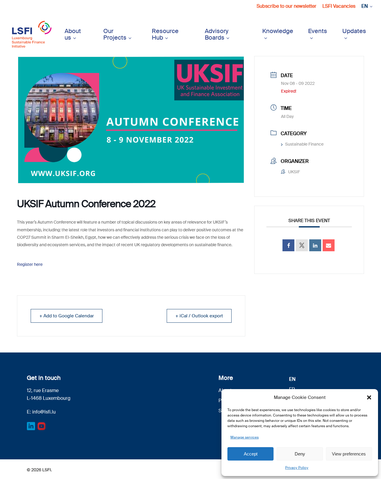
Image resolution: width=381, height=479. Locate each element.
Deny (300, 453)
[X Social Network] (302, 245)
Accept (250, 453)
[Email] (329, 245)
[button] (369, 397)
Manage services (244, 437)
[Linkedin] (315, 245)
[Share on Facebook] (288, 245)
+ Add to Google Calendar (66, 316)
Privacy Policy (296, 467)
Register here (30, 264)
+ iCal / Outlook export (199, 316)
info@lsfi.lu (44, 412)
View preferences (349, 453)
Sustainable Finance (304, 144)
